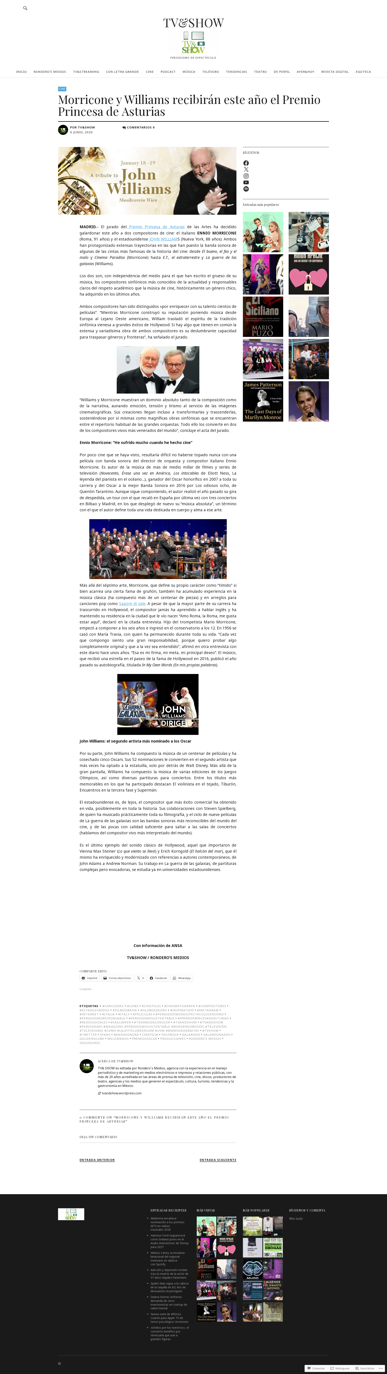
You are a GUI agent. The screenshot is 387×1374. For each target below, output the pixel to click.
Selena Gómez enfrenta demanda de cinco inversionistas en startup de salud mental (169, 1302)
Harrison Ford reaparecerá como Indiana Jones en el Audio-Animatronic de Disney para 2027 (170, 1241)
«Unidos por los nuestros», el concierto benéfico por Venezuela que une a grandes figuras (170, 1333)
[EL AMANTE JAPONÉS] (273, 1291)
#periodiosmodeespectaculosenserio (190, 1014)
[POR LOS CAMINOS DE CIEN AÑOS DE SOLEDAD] (252, 1227)
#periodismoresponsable (102, 1018)
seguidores (90, 1043)
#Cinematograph (179, 1006)
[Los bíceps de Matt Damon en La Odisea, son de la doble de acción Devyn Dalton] (309, 317)
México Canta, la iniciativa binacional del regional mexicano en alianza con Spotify (168, 1258)
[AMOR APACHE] (309, 275)
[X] (246, 169)
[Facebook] (246, 163)
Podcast (168, 72)
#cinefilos (151, 1006)
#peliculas (142, 1014)
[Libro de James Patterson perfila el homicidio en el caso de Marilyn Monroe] (263, 402)
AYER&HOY (305, 72)
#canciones (113, 1006)
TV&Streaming (86, 72)
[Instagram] (246, 176)
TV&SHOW (193, 22)
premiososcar (144, 1038)
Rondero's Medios (205, 1038)
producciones (173, 1038)
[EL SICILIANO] (263, 317)
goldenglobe (92, 1038)
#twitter (88, 1034)
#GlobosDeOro (153, 1010)
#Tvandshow (185, 1022)
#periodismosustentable (152, 1018)
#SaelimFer (121, 1022)
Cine (62, 89)
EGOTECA (363, 72)
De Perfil (282, 72)
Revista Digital (335, 72)
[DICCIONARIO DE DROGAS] (273, 1248)
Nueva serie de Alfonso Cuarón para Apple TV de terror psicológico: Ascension (169, 1318)
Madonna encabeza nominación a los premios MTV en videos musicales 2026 (167, 1224)
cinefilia (150, 1034)
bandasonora (126, 1034)
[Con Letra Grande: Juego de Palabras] (252, 1291)
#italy (124, 1014)
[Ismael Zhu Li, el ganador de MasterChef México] (309, 359)
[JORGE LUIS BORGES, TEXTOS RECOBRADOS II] (252, 1248)
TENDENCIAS (236, 72)
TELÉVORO (210, 72)
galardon (191, 1034)
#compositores (212, 1006)
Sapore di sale (132, 603)
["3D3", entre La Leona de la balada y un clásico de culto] (309, 402)
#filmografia (125, 1010)
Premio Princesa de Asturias (156, 226)
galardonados (216, 1034)
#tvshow (210, 1030)
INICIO (21, 72)
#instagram (208, 1010)
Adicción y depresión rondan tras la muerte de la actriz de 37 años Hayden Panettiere (169, 1273)
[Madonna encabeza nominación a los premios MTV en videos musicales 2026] (263, 232)
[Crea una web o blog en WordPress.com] (59, 1364)
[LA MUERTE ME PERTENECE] (273, 1312)
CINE (150, 72)
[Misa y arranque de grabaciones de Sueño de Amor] (252, 1312)
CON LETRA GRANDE (122, 72)
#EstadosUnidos (94, 1010)
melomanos (118, 1038)
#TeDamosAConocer (152, 1022)
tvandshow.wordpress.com (121, 1093)
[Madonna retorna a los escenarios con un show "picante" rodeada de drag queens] (263, 275)
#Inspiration (182, 1010)
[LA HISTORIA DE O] (273, 1227)
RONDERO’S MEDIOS (50, 72)
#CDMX (133, 1006)
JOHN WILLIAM (162, 239)
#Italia (108, 1014)
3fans (105, 1034)
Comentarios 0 (141, 127)
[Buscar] (25, 8)
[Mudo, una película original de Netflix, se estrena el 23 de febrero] (252, 1269)
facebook (170, 1034)
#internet (89, 1014)
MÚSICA (189, 72)
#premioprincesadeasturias (203, 1018)
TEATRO (260, 72)
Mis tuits (296, 1218)
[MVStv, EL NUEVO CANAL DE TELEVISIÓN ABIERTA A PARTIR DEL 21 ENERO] (263, 359)
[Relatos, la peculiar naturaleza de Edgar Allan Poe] (273, 1269)
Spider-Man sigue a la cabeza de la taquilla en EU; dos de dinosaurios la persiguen (170, 1287)
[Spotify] (246, 189)
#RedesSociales (93, 1022)
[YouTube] (246, 182)
